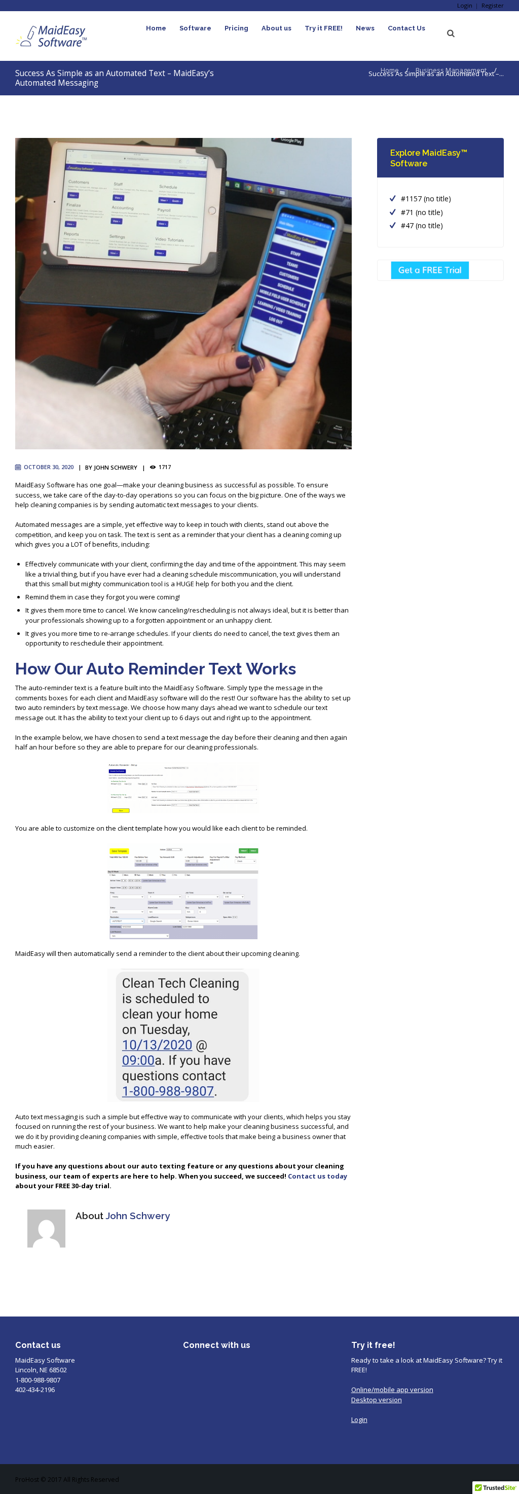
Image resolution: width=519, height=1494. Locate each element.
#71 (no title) (422, 212)
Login (464, 5)
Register (492, 5)
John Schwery (115, 467)
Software (195, 28)
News (365, 28)
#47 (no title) (422, 225)
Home (156, 28)
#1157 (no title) (426, 198)
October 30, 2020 (48, 467)
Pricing (236, 28)
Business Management (451, 70)
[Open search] (451, 33)
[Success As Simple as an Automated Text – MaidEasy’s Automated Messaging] (183, 293)
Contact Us (406, 28)
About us (276, 28)
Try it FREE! (324, 28)
